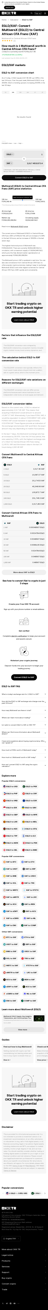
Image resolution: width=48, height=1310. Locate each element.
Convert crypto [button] (9, 1284)
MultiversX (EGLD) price (19, 226)
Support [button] (5, 1272)
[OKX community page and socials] (18, 1303)
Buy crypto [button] (7, 1278)
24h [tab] (13, 92)
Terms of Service (10, 1170)
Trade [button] (4, 1289)
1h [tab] (5, 92)
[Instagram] (11, 1303)
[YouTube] (15, 1303)
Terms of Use (17, 1166)
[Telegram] (7, 1303)
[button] (31, 13)
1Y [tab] (35, 92)
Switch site (9, 7)
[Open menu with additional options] (45, 13)
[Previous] (3, 1193)
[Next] (45, 1193)
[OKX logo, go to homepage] (9, 13)
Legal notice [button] (7, 1255)
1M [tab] (28, 92)
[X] (3, 1303)
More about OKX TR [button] (11, 1249)
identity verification (19, 636)
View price (41, 1060)
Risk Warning (30, 1166)
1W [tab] (20, 92)
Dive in (6, 1060)
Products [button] (6, 1261)
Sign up (38, 13)
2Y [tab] (42, 92)
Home (4, 20)
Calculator (14, 20)
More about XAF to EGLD (24, 572)
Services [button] (6, 1266)
